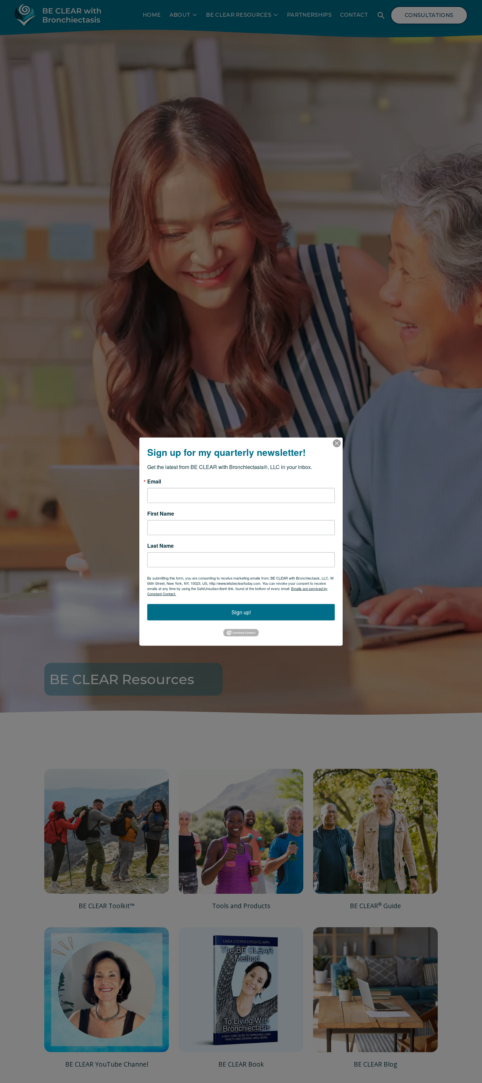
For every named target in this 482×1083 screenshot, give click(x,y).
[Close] (337, 443)
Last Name (160, 545)
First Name (160, 513)
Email (154, 481)
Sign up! (241, 612)
